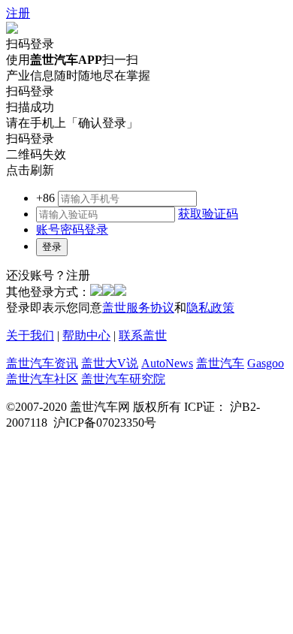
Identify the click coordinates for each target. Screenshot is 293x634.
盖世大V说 (109, 363)
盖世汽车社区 (42, 379)
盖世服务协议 (138, 307)
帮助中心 (86, 335)
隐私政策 (210, 307)
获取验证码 (208, 213)
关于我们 (30, 335)
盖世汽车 (220, 363)
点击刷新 (30, 170)
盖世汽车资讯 (42, 363)
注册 (18, 13)
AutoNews (167, 363)
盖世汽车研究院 (123, 379)
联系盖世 (143, 335)
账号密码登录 (72, 229)
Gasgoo (265, 363)
